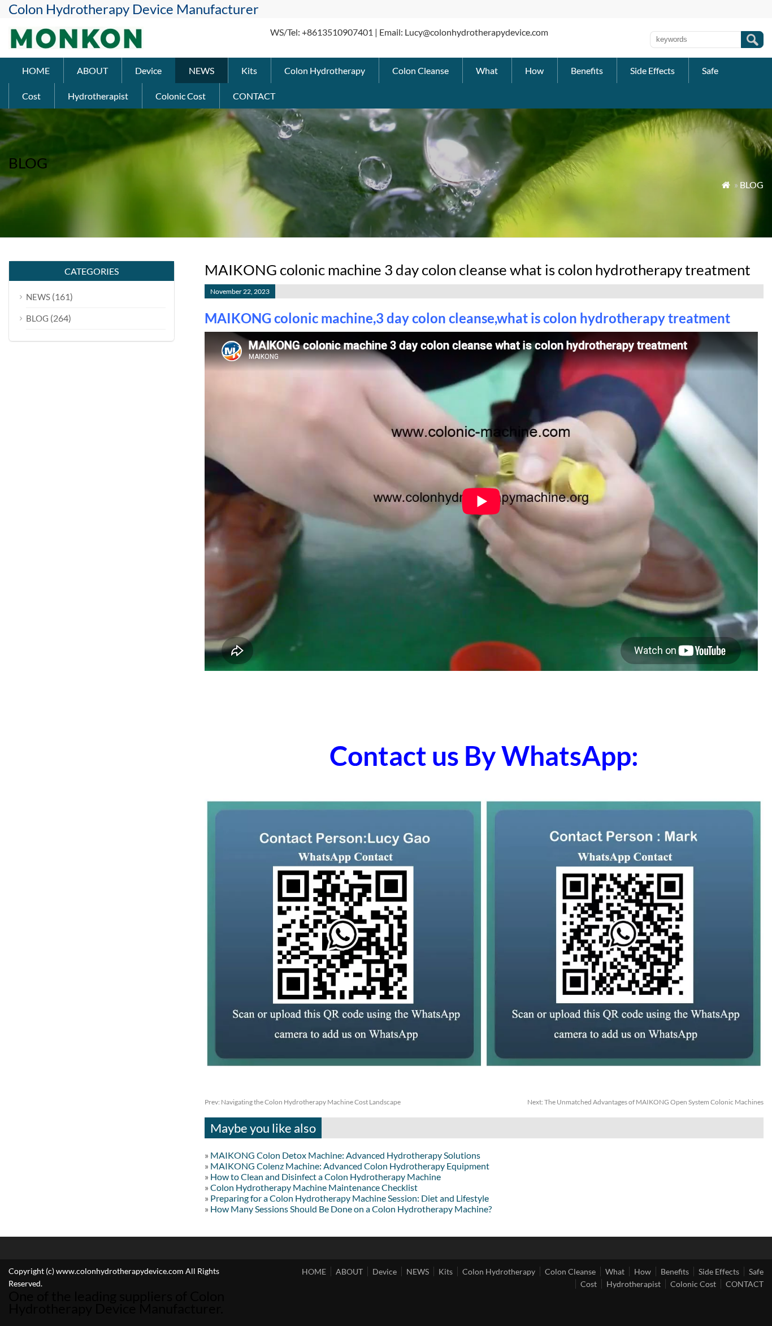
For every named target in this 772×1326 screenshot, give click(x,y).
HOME (36, 70)
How (534, 70)
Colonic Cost (180, 95)
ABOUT (92, 70)
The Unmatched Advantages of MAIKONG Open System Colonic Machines (645, 1102)
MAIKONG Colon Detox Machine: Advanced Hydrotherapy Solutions (345, 1155)
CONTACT (254, 95)
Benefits (587, 70)
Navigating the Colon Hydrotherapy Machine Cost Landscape (303, 1102)
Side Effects (652, 70)
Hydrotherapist (98, 95)
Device (148, 70)
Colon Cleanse (420, 70)
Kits (249, 70)
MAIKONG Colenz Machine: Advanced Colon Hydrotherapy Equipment (349, 1165)
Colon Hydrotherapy (324, 70)
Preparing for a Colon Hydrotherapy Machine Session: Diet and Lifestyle (349, 1198)
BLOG (752, 184)
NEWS (201, 70)
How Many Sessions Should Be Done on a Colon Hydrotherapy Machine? (351, 1208)
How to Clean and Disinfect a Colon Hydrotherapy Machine (325, 1176)
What (487, 70)
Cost (31, 95)
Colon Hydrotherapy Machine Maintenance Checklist (314, 1187)
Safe (710, 70)
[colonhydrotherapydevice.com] (76, 45)
